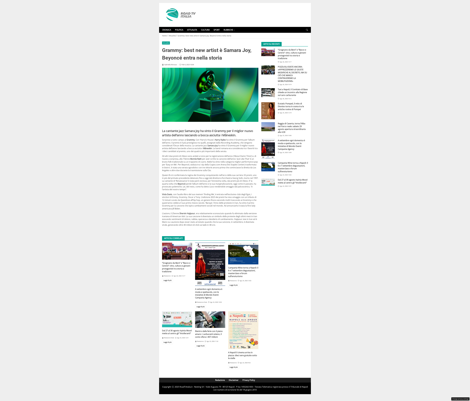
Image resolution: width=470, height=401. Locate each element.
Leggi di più (167, 280)
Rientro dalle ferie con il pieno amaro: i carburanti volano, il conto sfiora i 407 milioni (209, 334)
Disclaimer (234, 380)
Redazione (220, 380)
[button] (307, 29)
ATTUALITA (192, 29)
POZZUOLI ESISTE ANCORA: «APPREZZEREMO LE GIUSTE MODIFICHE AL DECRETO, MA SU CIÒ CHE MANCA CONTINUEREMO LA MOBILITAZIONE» (292, 73)
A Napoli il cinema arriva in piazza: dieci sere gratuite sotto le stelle (242, 355)
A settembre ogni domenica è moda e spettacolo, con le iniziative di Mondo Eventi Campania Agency (208, 293)
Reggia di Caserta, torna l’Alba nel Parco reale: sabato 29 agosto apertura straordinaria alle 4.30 (292, 127)
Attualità (166, 43)
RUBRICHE (228, 29)
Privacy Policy (248, 380)
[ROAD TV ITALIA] (180, 14)
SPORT (217, 29)
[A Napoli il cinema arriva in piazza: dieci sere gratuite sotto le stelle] (243, 330)
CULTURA (205, 29)
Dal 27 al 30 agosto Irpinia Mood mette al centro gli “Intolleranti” (177, 332)
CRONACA (166, 29)
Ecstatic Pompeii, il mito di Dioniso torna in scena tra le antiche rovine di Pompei (291, 106)
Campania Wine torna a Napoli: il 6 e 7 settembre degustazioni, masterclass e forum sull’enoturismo (243, 272)
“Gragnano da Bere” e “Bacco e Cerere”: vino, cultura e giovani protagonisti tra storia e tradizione (176, 267)
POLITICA (179, 29)
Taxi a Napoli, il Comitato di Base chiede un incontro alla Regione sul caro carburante (293, 92)
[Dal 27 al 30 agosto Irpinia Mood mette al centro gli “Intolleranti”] (177, 319)
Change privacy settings (460, 399)
